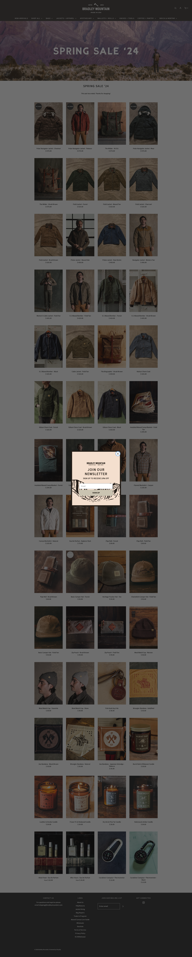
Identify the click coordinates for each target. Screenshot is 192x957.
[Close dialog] (118, 454)
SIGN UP (96, 492)
